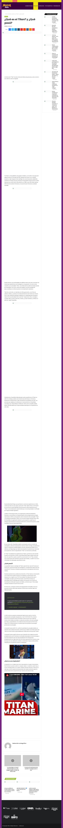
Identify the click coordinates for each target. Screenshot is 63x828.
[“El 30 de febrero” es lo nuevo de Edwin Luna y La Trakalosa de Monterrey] (47, 37)
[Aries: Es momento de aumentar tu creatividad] (47, 55)
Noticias (36, 5)
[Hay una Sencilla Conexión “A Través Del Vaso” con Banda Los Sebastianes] (47, 103)
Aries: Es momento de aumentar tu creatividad (55, 55)
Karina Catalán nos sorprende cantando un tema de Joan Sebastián (55, 94)
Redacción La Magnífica (19, 743)
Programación (56, 5)
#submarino (11, 604)
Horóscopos (41, 5)
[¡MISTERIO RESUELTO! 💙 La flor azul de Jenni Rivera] (22, 784)
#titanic (16, 604)
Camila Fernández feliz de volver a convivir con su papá (55, 19)
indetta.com (21, 825)
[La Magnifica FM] (7, 6)
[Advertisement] (21, 65)
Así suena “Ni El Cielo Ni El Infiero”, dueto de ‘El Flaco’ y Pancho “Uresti (55, 75)
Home (6, 13)
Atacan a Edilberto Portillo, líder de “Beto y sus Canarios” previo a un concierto (9, 790)
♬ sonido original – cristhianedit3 (17, 607)
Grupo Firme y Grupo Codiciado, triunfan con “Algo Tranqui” (55, 85)
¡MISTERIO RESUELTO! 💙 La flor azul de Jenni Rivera (22, 789)
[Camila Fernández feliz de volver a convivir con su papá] (47, 18)
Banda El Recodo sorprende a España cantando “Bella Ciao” (55, 28)
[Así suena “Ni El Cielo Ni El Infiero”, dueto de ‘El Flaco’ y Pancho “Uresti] (47, 73)
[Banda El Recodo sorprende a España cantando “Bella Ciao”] (47, 27)
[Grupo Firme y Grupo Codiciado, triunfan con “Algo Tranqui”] (47, 83)
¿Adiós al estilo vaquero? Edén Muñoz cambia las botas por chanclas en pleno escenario (34, 791)
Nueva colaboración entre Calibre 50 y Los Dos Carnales (55, 47)
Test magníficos (49, 5)
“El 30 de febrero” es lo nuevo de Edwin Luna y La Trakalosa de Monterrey (55, 38)
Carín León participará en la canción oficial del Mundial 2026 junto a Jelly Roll (55, 64)
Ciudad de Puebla (29, 5)
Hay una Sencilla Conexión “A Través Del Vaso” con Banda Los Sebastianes (55, 105)
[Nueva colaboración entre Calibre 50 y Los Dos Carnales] (47, 46)
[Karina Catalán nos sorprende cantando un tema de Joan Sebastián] (47, 93)
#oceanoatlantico (17, 602)
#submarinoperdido (27, 602)
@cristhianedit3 (11, 597)
